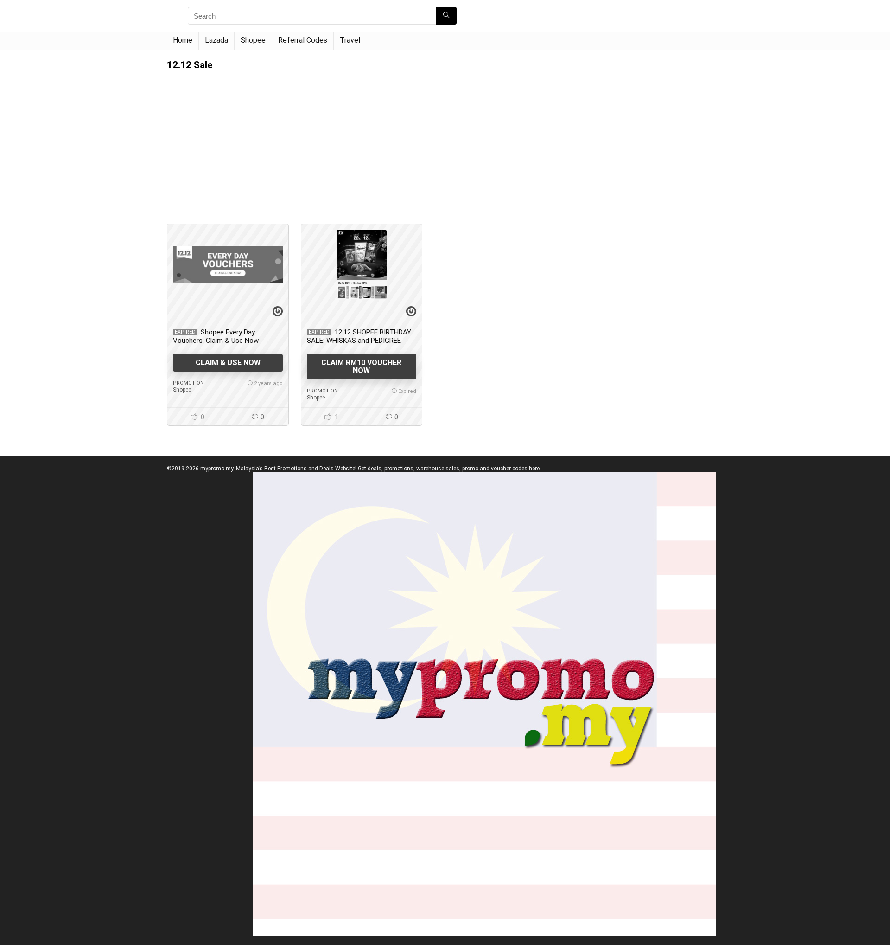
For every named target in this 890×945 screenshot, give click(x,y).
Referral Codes (302, 40)
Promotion (188, 383)
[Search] (446, 16)
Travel (350, 40)
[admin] (278, 312)
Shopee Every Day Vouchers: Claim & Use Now (216, 336)
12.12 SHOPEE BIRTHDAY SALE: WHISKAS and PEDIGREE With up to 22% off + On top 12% (359, 340)
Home (182, 40)
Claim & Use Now (228, 362)
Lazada (216, 40)
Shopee (253, 40)
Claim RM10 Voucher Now (361, 366)
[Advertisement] (361, 140)
